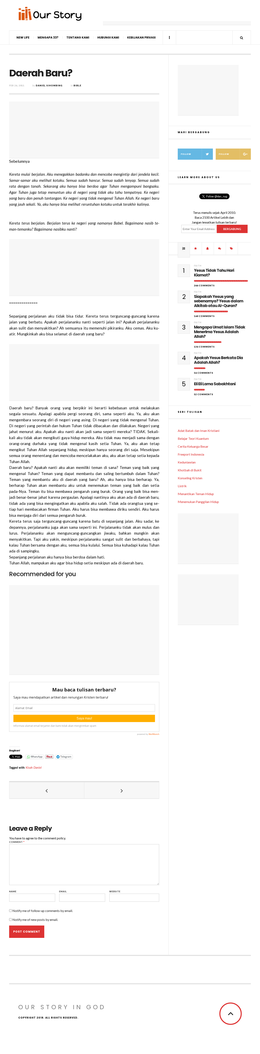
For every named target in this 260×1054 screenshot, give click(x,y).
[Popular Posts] (184, 248)
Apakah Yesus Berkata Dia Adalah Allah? (218, 360)
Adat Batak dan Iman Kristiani (198, 430)
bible (77, 85)
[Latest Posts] (208, 248)
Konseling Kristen (190, 478)
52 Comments (203, 394)
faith (198, 265)
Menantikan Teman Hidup (196, 494)
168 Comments (204, 316)
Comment (17, 842)
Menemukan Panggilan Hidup (198, 502)
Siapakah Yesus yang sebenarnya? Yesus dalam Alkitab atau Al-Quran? (218, 301)
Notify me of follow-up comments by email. (42, 911)
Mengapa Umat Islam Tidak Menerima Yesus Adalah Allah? (219, 332)
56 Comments (203, 372)
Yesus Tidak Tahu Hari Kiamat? (214, 273)
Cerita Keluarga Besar (193, 446)
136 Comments (204, 346)
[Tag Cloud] (232, 248)
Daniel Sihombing (49, 85)
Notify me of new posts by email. (35, 919)
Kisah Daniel (33, 767)
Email (63, 891)
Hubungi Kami (108, 37)
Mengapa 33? (48, 37)
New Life (22, 37)
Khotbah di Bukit (190, 470)
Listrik (182, 486)
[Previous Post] (46, 790)
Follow (186, 154)
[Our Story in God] (49, 13)
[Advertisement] (177, 15)
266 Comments (204, 285)
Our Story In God (62, 1007)
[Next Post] (121, 790)
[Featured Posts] (196, 248)
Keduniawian (187, 462)
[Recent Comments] (220, 248)
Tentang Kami (77, 37)
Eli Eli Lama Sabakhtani (214, 384)
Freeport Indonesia (191, 454)
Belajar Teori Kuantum (193, 438)
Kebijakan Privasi (141, 37)
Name (12, 891)
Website (114, 891)
